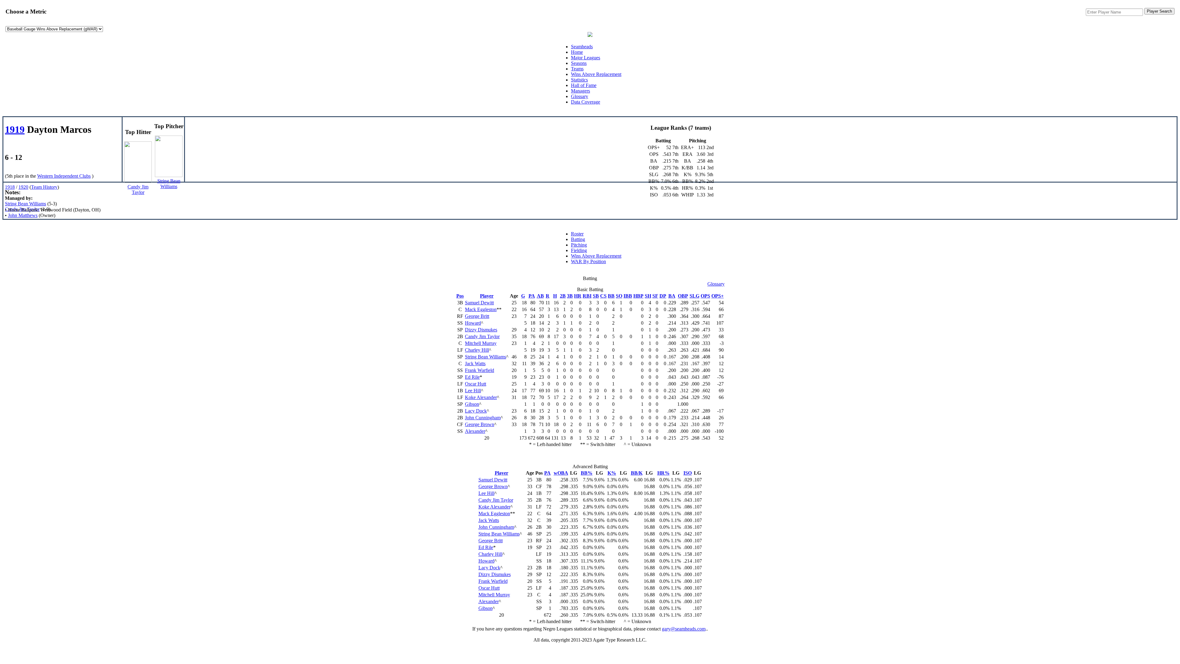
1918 (10, 187)
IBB (627, 295)
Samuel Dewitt (479, 302)
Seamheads (582, 46)
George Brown (479, 424)
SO (619, 295)
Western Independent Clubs (64, 176)
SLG (694, 295)
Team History (44, 187)
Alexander (475, 431)
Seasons (579, 63)
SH (648, 295)
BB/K (637, 473)
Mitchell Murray (481, 343)
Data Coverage (585, 102)
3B (570, 295)
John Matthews (22, 215)
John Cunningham (483, 417)
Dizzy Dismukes (481, 329)
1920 (23, 187)
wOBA (561, 473)
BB (611, 295)
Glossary (579, 96)
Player (487, 295)
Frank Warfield (479, 370)
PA (532, 295)
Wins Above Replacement (596, 74)
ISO (687, 473)
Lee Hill (473, 390)
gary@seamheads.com (684, 628)
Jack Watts (475, 363)
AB (540, 295)
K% (612, 473)
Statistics (579, 79)
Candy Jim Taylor (22, 209)
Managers (580, 90)
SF (655, 295)
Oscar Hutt (475, 383)
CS (603, 295)
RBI (587, 295)
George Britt (477, 316)
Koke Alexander (481, 397)
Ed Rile (472, 377)
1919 (15, 129)
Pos (460, 295)
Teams (577, 68)
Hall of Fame (583, 85)
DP (662, 295)
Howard (473, 323)
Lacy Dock (476, 410)
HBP (638, 295)
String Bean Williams (25, 203)
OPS (705, 295)
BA (671, 295)
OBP (683, 295)
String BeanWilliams (168, 183)
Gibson (472, 404)
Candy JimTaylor (138, 189)
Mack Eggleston (481, 309)
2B (563, 295)
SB (596, 295)
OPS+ (717, 295)
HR (577, 295)
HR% (663, 473)
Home (577, 52)
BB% (586, 473)
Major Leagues (585, 57)
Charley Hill (477, 350)
